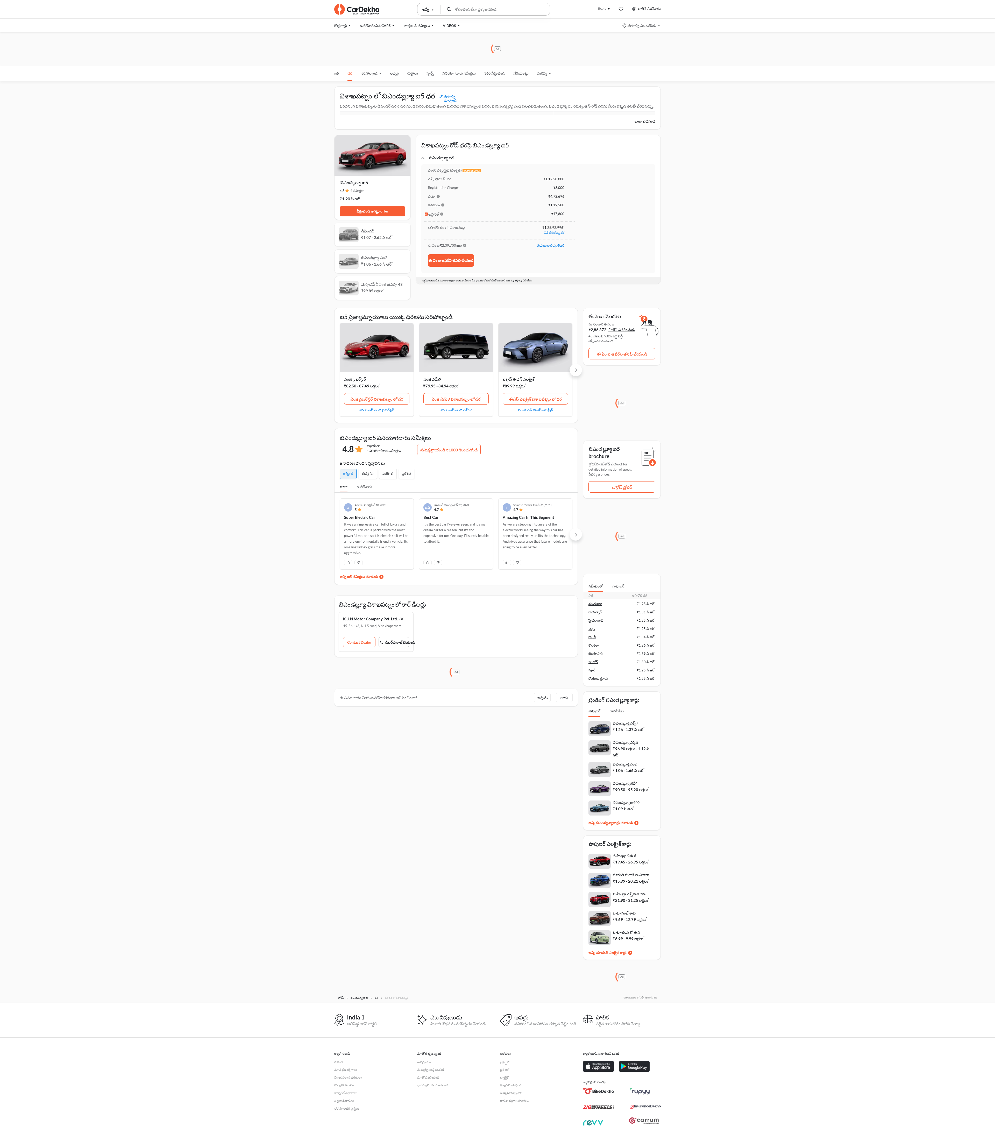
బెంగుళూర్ (595, 653)
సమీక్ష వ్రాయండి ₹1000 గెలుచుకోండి (449, 449)
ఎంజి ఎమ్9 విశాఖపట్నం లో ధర (455, 398)
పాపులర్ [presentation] (618, 586)
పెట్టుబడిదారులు (344, 1101)
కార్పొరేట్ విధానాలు (345, 1093)
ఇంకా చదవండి (645, 121)
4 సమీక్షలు (357, 191)
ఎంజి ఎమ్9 (432, 379)
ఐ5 (336, 73)
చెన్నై (591, 629)
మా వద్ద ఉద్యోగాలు (345, 1070)
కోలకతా (593, 645)
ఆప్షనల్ (433, 214)
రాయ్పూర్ (595, 612)
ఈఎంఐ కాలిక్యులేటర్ (550, 245)
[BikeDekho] (598, 1091)
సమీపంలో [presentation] (595, 586)
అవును (542, 697)
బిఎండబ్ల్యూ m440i (627, 802)
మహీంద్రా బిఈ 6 (624, 855)
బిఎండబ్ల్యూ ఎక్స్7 (625, 723)
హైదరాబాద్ (595, 620)
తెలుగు (602, 8)
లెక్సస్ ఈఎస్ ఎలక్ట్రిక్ (519, 379)
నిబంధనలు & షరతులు (348, 1077)
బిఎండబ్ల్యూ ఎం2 (625, 764)
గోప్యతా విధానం (344, 1085)
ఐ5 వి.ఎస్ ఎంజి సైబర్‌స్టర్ (376, 410)
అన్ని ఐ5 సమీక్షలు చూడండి (359, 576)
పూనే (591, 670)
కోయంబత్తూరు (598, 678)
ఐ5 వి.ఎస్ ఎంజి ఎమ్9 (456, 410)
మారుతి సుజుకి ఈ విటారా (631, 875)
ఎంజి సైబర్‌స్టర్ (355, 379)
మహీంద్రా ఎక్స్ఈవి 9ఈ (629, 894)
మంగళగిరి (595, 604)
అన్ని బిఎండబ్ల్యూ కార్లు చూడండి (610, 822)
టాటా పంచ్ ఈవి (624, 913)
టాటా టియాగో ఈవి (626, 932)
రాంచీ (592, 637)
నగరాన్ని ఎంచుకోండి (642, 25)
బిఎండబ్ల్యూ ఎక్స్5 (625, 742)
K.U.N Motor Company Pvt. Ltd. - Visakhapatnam (376, 618)
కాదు (564, 697)
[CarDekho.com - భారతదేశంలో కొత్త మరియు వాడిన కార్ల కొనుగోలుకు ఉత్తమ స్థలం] (356, 9)
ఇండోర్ (593, 662)
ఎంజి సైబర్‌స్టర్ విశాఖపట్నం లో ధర (376, 398)
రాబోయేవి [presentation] (617, 711)
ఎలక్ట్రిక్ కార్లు (618, 952)
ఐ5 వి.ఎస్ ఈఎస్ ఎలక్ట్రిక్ (535, 410)
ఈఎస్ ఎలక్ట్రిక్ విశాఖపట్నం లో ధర (535, 398)
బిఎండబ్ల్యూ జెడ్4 (625, 783)
